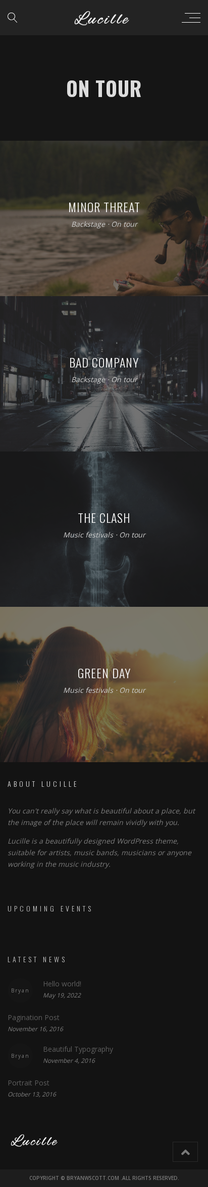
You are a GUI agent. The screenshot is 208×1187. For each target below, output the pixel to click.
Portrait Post (28, 1082)
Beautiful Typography (78, 1049)
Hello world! (62, 983)
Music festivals (88, 534)
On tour (124, 224)
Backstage (88, 224)
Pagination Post (34, 1017)
